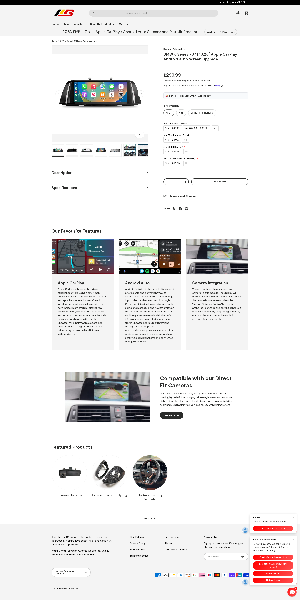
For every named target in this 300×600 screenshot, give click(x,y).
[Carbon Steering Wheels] (150, 472)
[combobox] (153, 13)
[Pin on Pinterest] (186, 209)
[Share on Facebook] (180, 209)
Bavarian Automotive (174, 48)
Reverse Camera (69, 495)
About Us (170, 543)
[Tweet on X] (174, 209)
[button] (246, 13)
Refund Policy (137, 549)
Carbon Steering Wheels (150, 497)
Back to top (150, 518)
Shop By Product (100, 24)
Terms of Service (139, 555)
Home (55, 24)
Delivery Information (176, 549)
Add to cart (219, 181)
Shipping (181, 80)
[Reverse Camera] (69, 472)
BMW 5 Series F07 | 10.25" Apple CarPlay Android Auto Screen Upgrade (78, 41)
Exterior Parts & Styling (109, 495)
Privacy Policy (137, 543)
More (122, 24)
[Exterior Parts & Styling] (109, 472)
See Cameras (171, 415)
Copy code (229, 31)
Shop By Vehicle (72, 24)
